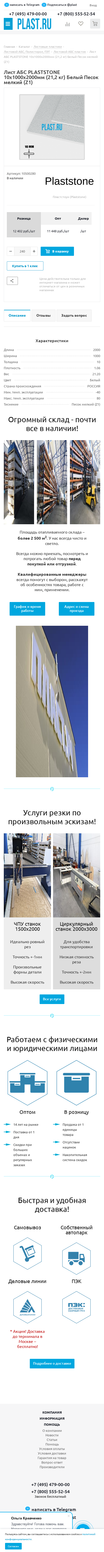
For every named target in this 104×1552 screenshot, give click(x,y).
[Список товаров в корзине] (96, 27)
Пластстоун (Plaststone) (69, 197)
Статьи (52, 1439)
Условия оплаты (52, 1448)
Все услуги (52, 998)
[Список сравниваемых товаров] (67, 26)
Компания (52, 1412)
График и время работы (27, 608)
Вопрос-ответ (52, 1462)
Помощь (52, 1424)
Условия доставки (52, 1453)
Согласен (13, 1546)
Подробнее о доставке (52, 1363)
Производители (52, 1467)
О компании (52, 1430)
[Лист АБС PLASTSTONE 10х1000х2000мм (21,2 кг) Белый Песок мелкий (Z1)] (52, 127)
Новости (52, 1435)
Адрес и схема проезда (76, 608)
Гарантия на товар (52, 1458)
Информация (52, 1418)
